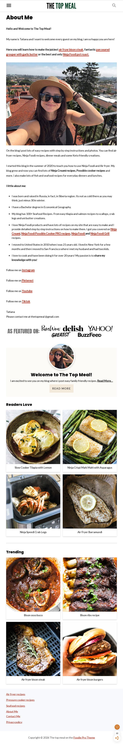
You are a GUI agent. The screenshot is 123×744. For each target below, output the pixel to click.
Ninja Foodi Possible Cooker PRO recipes (45, 233)
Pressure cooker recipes (20, 700)
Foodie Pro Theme (84, 737)
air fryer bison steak (71, 49)
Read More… (105, 380)
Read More (61, 388)
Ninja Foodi (78, 233)
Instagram (28, 270)
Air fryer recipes (15, 694)
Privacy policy (14, 722)
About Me (12, 711)
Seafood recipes (15, 705)
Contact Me (13, 716)
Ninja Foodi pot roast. (76, 54)
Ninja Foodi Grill (100, 233)
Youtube (27, 291)
